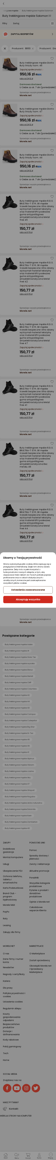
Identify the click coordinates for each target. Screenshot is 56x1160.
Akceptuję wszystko (28, 599)
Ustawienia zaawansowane (28, 590)
